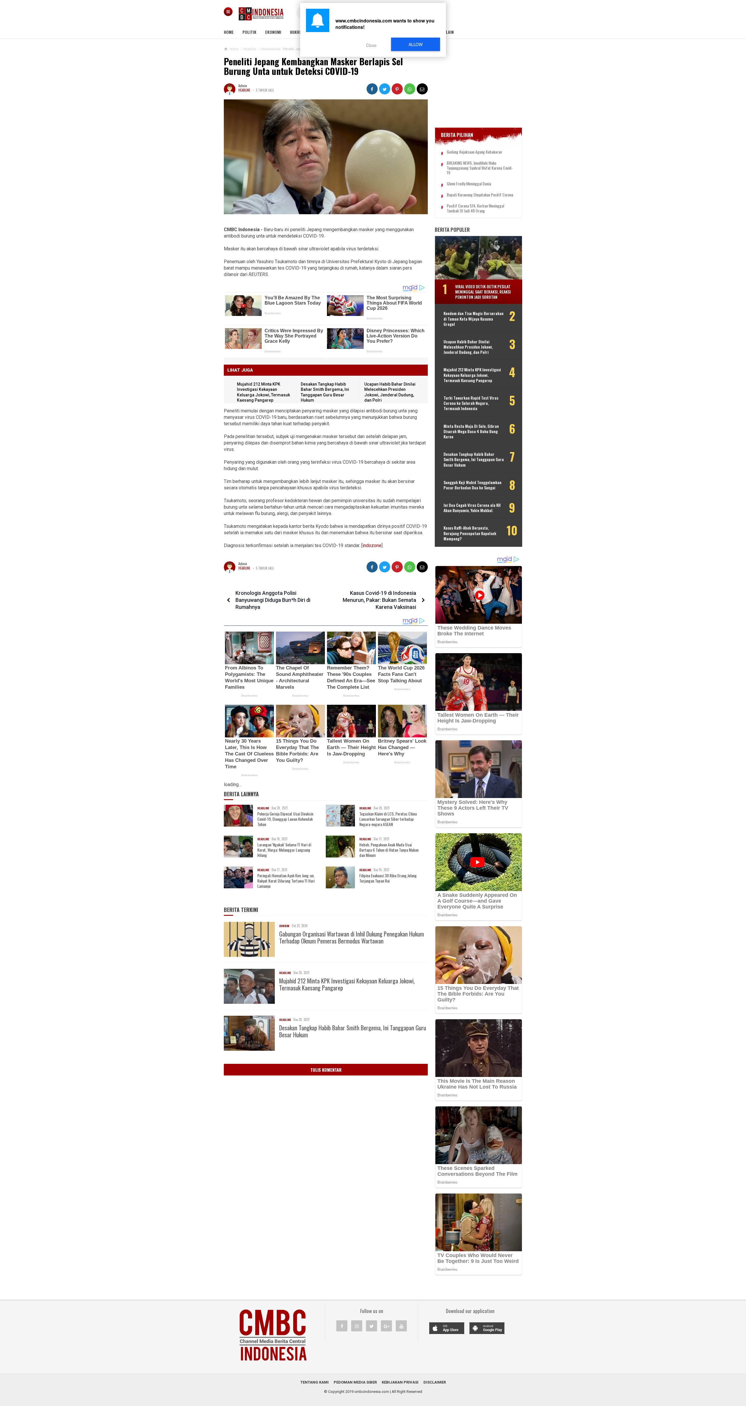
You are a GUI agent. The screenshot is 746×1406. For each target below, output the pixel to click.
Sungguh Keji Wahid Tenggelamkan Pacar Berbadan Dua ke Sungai (473, 485)
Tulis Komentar (326, 1069)
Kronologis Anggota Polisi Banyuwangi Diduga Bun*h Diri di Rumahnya (272, 600)
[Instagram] (356, 1325)
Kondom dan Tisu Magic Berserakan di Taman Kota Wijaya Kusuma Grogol (474, 319)
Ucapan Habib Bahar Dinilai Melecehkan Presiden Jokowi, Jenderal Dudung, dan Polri (468, 347)
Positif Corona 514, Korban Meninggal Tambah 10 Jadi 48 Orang (475, 208)
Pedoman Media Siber (355, 1382)
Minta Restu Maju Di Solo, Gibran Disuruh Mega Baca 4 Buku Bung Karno (471, 431)
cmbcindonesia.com (371, 1391)
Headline (244, 90)
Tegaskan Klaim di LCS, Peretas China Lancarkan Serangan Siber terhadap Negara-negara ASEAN (388, 819)
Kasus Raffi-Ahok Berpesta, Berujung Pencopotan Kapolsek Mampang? (470, 533)
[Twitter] (371, 1325)
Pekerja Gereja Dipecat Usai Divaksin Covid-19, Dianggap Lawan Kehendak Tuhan (285, 819)
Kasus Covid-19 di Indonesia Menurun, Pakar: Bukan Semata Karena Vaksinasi (379, 600)
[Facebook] (341, 1325)
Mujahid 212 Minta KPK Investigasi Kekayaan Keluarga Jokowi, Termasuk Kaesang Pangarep (347, 984)
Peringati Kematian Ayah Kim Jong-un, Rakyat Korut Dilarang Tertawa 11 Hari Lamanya (286, 881)
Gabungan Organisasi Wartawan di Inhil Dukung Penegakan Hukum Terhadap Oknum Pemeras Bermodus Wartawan (351, 937)
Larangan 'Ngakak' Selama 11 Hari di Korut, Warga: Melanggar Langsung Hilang (284, 850)
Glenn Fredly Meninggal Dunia (469, 183)
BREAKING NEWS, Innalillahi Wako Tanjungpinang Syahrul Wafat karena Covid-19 (480, 168)
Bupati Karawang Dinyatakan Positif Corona (480, 194)
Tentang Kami (314, 1382)
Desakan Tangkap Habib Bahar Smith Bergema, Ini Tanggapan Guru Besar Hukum (352, 1031)
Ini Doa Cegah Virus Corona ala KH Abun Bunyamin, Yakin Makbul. (472, 507)
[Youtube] (401, 1325)
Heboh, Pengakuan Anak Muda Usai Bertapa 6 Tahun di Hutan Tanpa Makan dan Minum (388, 850)
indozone (372, 545)
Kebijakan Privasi (400, 1382)
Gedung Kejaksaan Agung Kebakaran (474, 152)
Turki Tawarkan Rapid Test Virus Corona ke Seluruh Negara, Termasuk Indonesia (471, 403)
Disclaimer (434, 1382)
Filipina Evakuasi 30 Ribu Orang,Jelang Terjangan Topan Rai (388, 878)
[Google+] (386, 1325)
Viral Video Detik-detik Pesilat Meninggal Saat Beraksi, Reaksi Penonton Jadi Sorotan (483, 291)
